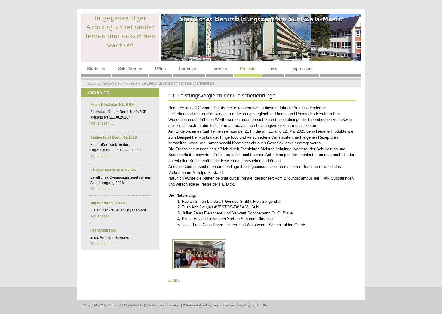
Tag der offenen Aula (107, 203)
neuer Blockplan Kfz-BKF (112, 105)
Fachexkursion (103, 230)
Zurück (174, 280)
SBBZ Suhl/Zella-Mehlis (104, 83)
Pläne (160, 68)
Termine (219, 68)
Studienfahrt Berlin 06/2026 (113, 137)
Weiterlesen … (102, 123)
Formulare (189, 68)
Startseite (96, 68)
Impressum (302, 68)
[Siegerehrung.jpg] (199, 254)
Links (273, 68)
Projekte (248, 68)
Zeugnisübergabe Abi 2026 (113, 170)
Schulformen (130, 68)
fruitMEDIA (259, 305)
